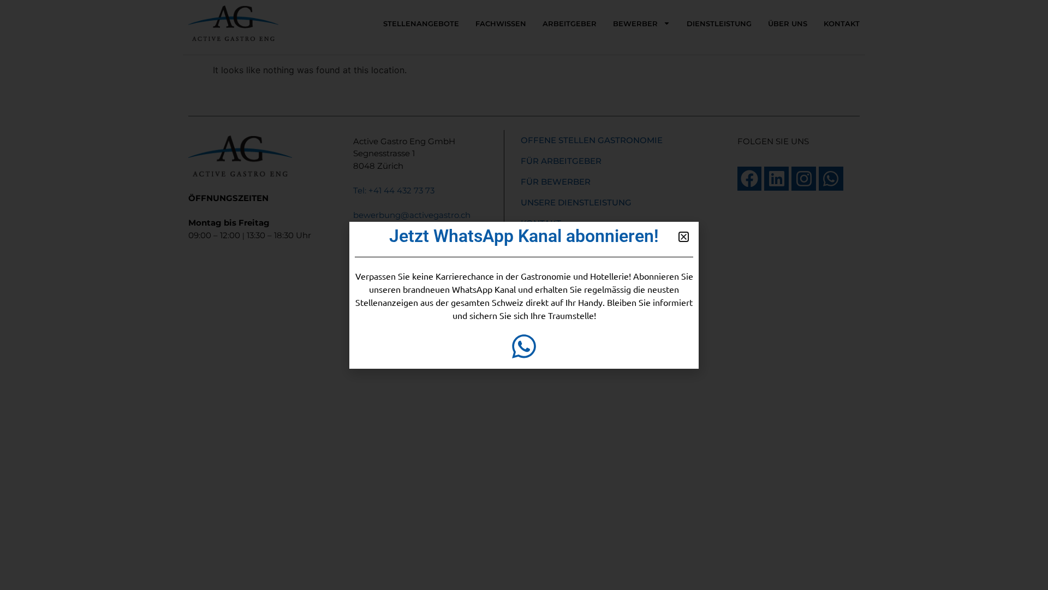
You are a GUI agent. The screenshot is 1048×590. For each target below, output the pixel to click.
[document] (524, 295)
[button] (684, 237)
